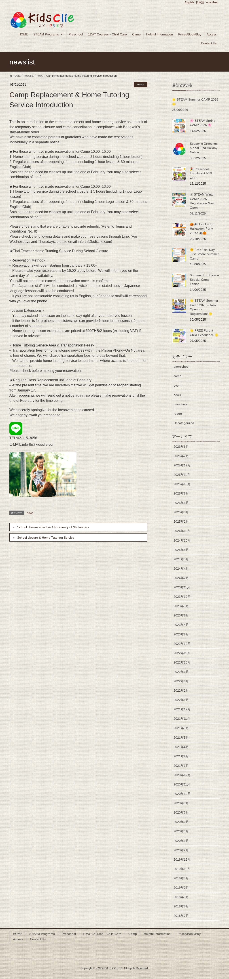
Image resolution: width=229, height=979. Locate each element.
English (189, 2)
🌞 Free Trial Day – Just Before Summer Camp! (204, 254)
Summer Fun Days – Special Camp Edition (204, 279)
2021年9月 (181, 728)
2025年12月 (182, 465)
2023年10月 (182, 596)
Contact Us (209, 43)
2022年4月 (181, 681)
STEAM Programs (46, 34)
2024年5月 (181, 559)
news (140, 84)
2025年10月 (182, 484)
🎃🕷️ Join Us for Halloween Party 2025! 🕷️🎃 (202, 229)
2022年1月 (181, 700)
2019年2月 (181, 887)
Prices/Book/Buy (189, 34)
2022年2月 (181, 690)
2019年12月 (182, 859)
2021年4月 (181, 747)
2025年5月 (181, 503)
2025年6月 (181, 493)
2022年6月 (181, 672)
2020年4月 (181, 831)
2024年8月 (181, 550)
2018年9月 (181, 897)
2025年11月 (182, 474)
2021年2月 (181, 756)
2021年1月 (181, 765)
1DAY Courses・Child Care (107, 34)
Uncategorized (184, 423)
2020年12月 (182, 775)
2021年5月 (181, 737)
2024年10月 (182, 540)
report (178, 413)
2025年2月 (181, 521)
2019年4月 (181, 878)
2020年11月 (182, 784)
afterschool (181, 366)
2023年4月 (181, 625)
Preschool (76, 34)
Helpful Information (159, 34)
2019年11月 (182, 869)
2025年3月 (181, 512)
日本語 (200, 2)
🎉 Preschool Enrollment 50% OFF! (201, 173)
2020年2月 (181, 850)
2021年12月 (182, 709)
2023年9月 (181, 606)
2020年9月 (181, 803)
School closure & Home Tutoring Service (45, 537)
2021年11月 (182, 718)
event (177, 385)
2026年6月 (181, 446)
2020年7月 (181, 812)
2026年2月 (181, 456)
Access (212, 34)
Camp (136, 34)
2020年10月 (182, 794)
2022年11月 (182, 653)
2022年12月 (182, 643)
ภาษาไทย (211, 2)
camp (177, 376)
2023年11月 (182, 587)
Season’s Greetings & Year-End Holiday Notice (204, 148)
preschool (180, 404)
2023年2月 (181, 634)
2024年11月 (182, 531)
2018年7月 (181, 915)
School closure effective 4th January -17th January (53, 527)
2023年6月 (181, 615)
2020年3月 (181, 841)
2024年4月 (181, 568)
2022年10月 (182, 662)
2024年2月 (181, 578)
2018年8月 (181, 906)
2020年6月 (181, 822)
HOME (23, 34)
